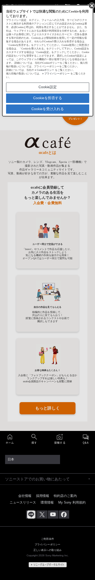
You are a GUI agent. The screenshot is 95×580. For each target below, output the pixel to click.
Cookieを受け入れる (47, 109)
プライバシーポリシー (57, 73)
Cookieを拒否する (47, 98)
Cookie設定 (48, 87)
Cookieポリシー (45, 70)
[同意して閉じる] (91, 5)
